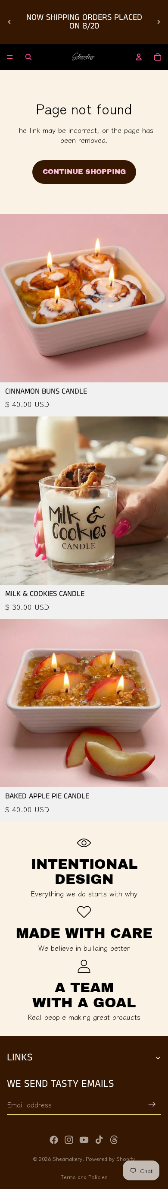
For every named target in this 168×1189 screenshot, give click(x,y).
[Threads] (114, 1140)
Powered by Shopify (110, 1158)
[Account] (138, 56)
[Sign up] (152, 1104)
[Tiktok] (99, 1140)
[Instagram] (69, 1140)
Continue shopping (84, 171)
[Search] (28, 56)
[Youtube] (84, 1140)
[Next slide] (158, 22)
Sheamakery (67, 1158)
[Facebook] (54, 1140)
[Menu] (10, 57)
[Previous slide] (9, 22)
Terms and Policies (84, 1176)
